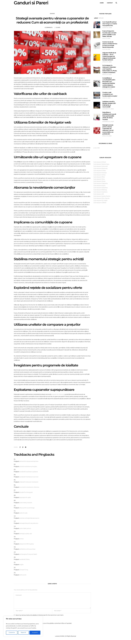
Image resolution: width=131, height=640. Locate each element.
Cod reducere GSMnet (99, 203)
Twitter (23, 447)
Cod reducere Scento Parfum (101, 196)
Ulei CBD (97, 148)
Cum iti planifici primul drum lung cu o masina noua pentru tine (109, 23)
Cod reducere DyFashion (100, 188)
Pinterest (25, 447)
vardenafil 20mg (24, 559)
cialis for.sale (23, 513)
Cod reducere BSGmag (100, 190)
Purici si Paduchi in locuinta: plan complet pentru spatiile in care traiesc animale (109, 33)
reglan (21, 565)
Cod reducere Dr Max (99, 171)
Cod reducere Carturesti (100, 166)
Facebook (20, 447)
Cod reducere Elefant (99, 162)
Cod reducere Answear (100, 173)
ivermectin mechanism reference (29, 487)
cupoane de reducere (58, 394)
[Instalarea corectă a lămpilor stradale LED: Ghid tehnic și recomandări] (96, 105)
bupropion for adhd (25, 497)
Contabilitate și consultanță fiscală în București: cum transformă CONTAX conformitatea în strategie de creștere (108, 82)
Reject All (23, 632)
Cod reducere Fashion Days (101, 164)
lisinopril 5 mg (24, 570)
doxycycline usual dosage (27, 508)
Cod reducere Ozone (99, 181)
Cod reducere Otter (99, 177)
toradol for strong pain (26, 492)
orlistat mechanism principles (28, 466)
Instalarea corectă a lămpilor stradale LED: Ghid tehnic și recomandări (109, 104)
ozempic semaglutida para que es (29, 518)
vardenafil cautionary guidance (29, 472)
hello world (23, 575)
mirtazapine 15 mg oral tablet (28, 554)
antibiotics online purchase (27, 549)
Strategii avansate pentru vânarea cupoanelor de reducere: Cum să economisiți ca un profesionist (107, 129)
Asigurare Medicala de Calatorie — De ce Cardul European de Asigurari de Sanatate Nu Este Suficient (109, 56)
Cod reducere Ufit (98, 194)
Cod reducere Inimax (99, 175)
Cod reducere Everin (99, 185)
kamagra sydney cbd (26, 534)
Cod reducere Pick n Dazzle (101, 198)
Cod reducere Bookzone (100, 168)
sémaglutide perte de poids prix (29, 523)
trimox (22, 539)
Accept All (35, 632)
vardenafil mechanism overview (29, 477)
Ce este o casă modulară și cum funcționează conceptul (109, 94)
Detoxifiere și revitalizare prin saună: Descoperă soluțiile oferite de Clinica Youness (109, 115)
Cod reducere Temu (99, 179)
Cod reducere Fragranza (100, 183)
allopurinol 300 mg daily (27, 544)
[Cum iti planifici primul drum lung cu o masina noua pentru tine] (96, 25)
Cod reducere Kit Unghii (100, 200)
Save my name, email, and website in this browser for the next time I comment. (39, 615)
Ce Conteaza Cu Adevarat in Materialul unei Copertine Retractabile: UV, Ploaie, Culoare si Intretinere (109, 69)
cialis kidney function (26, 503)
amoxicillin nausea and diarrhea (29, 461)
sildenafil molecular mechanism (29, 482)
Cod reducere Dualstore (100, 192)
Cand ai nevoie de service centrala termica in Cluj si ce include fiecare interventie (109, 44)
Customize (12, 632)
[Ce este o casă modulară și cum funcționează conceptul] (96, 95)
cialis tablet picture (25, 528)
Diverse (52, 13)
